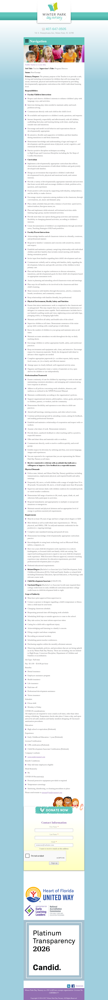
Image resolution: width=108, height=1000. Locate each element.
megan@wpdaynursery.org (52, 792)
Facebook (73, 986)
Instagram (79, 986)
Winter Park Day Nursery (54, 12)
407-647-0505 (56, 29)
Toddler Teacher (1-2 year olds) (35, 65)
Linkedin (68, 986)
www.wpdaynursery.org (36, 757)
